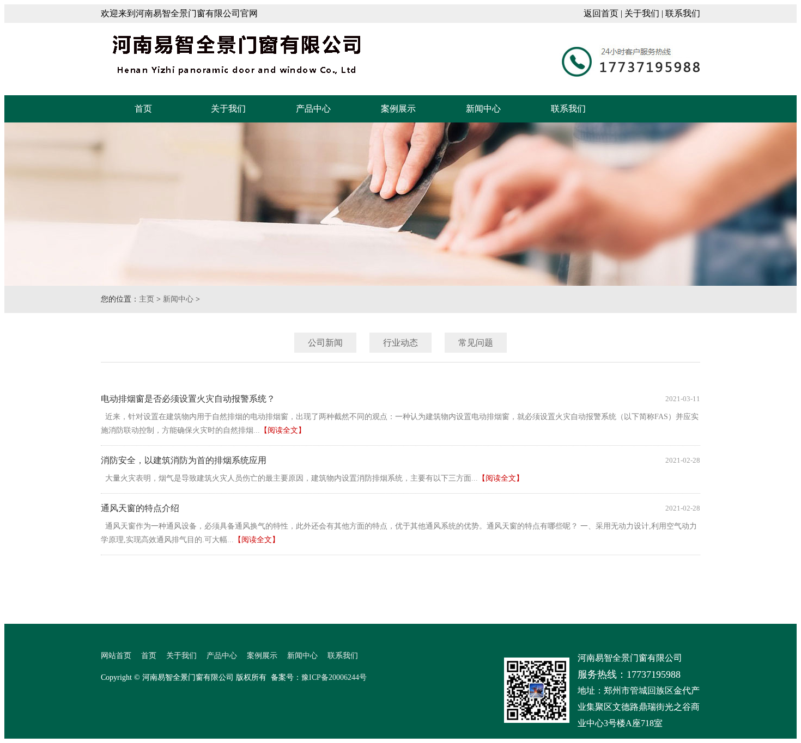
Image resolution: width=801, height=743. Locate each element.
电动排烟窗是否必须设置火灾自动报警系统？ (188, 398)
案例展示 (398, 108)
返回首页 (601, 13)
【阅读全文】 (283, 430)
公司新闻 (325, 342)
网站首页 (116, 656)
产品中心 (313, 108)
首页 (143, 108)
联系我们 (682, 13)
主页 (146, 299)
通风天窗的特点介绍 (140, 508)
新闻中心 (483, 108)
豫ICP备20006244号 (334, 677)
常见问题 (475, 342)
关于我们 (641, 13)
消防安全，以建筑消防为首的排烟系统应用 (183, 460)
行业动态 (400, 342)
